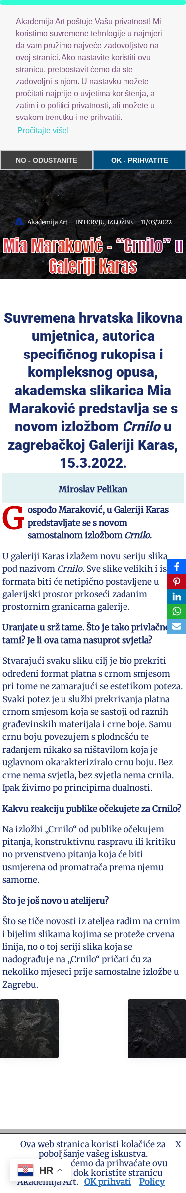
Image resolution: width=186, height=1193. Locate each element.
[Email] (176, 626)
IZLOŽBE (120, 222)
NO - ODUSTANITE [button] (46, 160)
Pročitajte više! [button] (43, 130)
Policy (152, 1181)
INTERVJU (90, 222)
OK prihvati (107, 1181)
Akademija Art (47, 222)
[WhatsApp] (176, 611)
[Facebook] (176, 566)
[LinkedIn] (176, 596)
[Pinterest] (176, 581)
